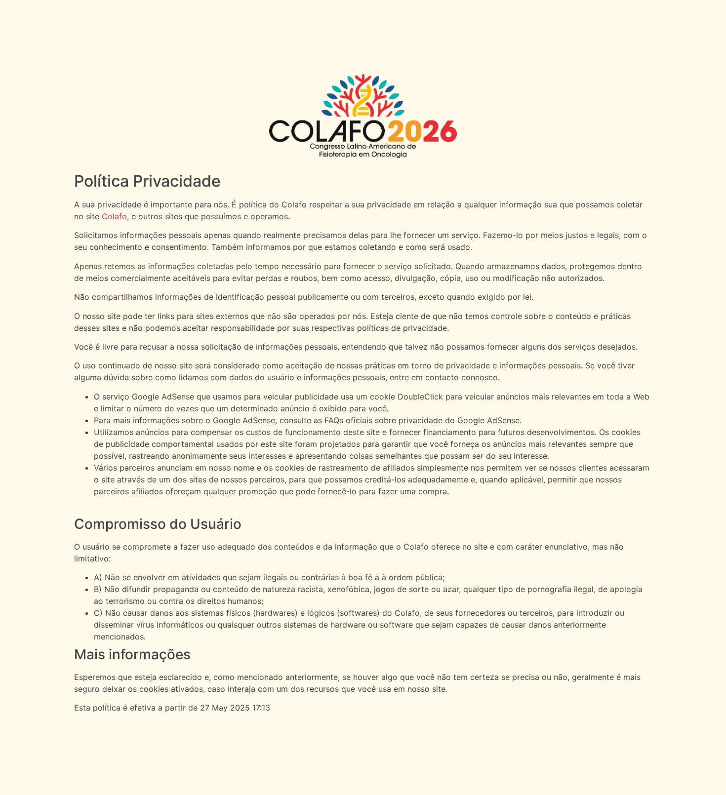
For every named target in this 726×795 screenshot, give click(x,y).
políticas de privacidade (402, 328)
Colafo (114, 216)
